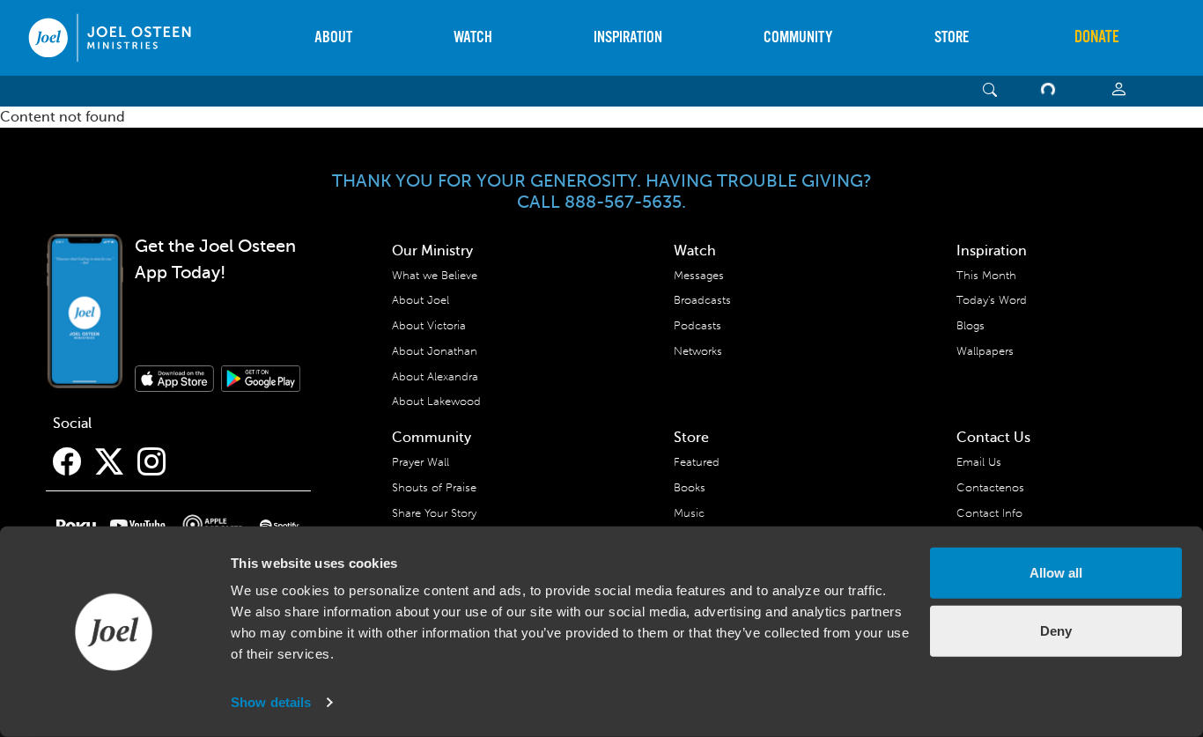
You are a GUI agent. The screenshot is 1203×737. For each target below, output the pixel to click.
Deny (1056, 630)
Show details (271, 702)
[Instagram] (151, 462)
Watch (473, 37)
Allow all (1056, 572)
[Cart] (1051, 91)
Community (798, 37)
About (333, 37)
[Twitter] (109, 462)
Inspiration (628, 37)
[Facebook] (67, 462)
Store (951, 37)
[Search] (990, 91)
